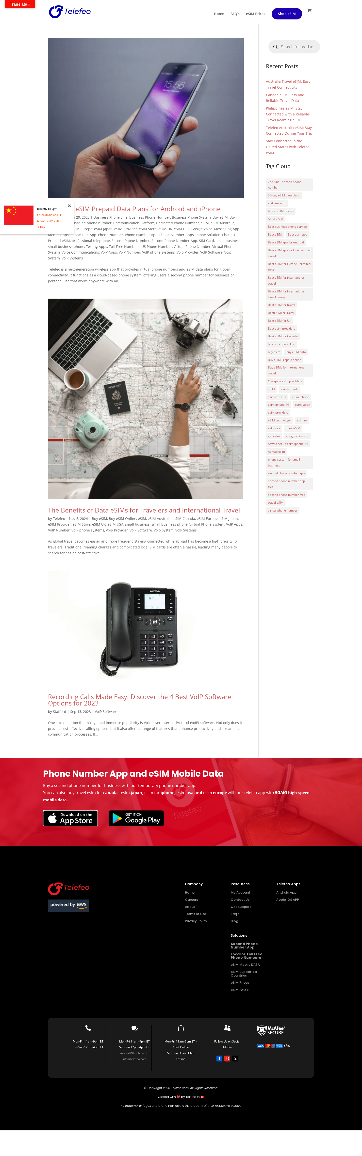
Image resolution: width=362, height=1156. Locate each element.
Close (69, 205)
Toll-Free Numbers (124, 246)
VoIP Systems (72, 258)
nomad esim (276, 452)
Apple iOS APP (287, 899)
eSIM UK (165, 228)
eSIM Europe (81, 228)
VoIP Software (211, 252)
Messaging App (226, 228)
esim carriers (277, 397)
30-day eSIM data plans (284, 195)
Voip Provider (187, 252)
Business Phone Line (111, 217)
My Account (240, 892)
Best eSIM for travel (281, 305)
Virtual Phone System (206, 524)
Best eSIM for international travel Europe (286, 294)
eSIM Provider (125, 228)
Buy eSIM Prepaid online (284, 360)
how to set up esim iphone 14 (288, 444)
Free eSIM (293, 428)
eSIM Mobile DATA (245, 964)
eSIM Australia (222, 223)
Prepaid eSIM (59, 240)
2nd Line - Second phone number (284, 185)
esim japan (302, 404)
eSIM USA (182, 228)
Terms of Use (195, 914)
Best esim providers (281, 328)
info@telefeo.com (134, 1059)
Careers (191, 899)
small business (228, 240)
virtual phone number (282, 510)
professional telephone (91, 240)
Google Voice (201, 228)
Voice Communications (80, 252)
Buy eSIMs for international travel (286, 370)
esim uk (302, 420)
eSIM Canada (184, 518)
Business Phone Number (149, 217)
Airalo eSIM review (281, 211)
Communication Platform (133, 223)
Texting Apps (96, 246)
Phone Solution (208, 234)
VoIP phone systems (158, 252)
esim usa (274, 428)
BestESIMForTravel (281, 313)
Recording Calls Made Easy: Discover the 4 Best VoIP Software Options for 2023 (139, 699)
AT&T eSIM (275, 219)
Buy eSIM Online (122, 518)
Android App (286, 892)
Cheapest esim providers (285, 381)
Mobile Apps (58, 234)
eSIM (205, 223)
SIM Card (206, 240)
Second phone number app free (286, 484)
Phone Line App (83, 234)
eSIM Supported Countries (244, 973)
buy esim (274, 352)
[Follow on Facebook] (219, 1058)
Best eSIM (275, 234)
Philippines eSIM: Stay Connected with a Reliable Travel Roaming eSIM (287, 114)
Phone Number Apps (176, 234)
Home (219, 14)
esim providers (278, 412)
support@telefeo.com (134, 1053)
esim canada (289, 389)
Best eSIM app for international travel (289, 253)
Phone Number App (141, 234)
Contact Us (240, 899)
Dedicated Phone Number (177, 223)
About (190, 906)
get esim (274, 436)
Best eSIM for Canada (283, 336)
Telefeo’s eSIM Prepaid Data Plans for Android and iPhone (134, 208)
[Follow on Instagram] (227, 1058)
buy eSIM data (296, 352)
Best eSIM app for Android (286, 242)
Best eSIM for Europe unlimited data (289, 267)
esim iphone (300, 397)
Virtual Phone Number (192, 246)
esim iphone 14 (278, 404)
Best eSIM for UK (279, 321)
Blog (234, 921)
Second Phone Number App (174, 240)
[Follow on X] (235, 1058)
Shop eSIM (287, 13)
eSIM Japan (103, 228)
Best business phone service (287, 227)
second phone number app (286, 473)
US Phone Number (156, 246)
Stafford (59, 711)
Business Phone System (191, 217)
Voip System (164, 530)
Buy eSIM (220, 217)
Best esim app (297, 234)
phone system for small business (284, 462)
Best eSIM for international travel (286, 280)
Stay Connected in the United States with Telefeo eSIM (287, 147)
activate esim (277, 203)
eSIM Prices (255, 14)
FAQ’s (235, 14)
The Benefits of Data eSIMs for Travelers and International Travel (144, 510)
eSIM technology (279, 420)
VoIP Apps (109, 252)
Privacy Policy (196, 921)
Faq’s (235, 914)
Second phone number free (286, 495)
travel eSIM (275, 502)
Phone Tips (231, 234)
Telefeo (59, 518)
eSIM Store (148, 228)
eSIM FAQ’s (239, 989)
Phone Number (110, 234)
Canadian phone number (91, 223)
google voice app (297, 436)
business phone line (281, 344)
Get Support (241, 906)
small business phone (66, 246)
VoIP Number (129, 252)
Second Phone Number (131, 240)
